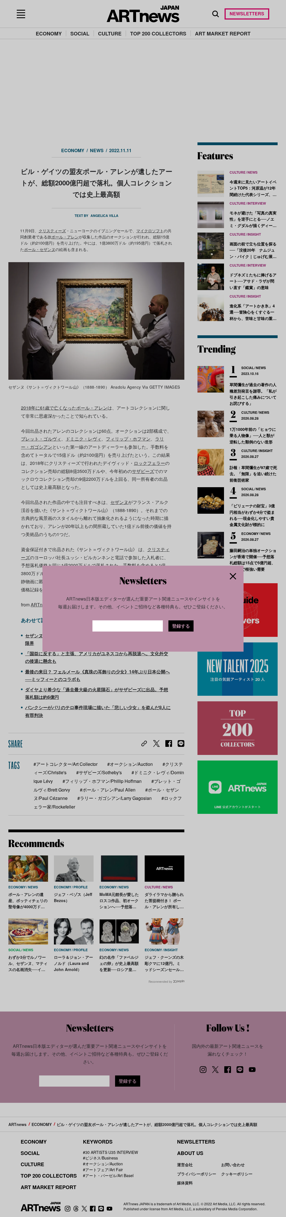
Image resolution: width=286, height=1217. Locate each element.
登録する (181, 626)
